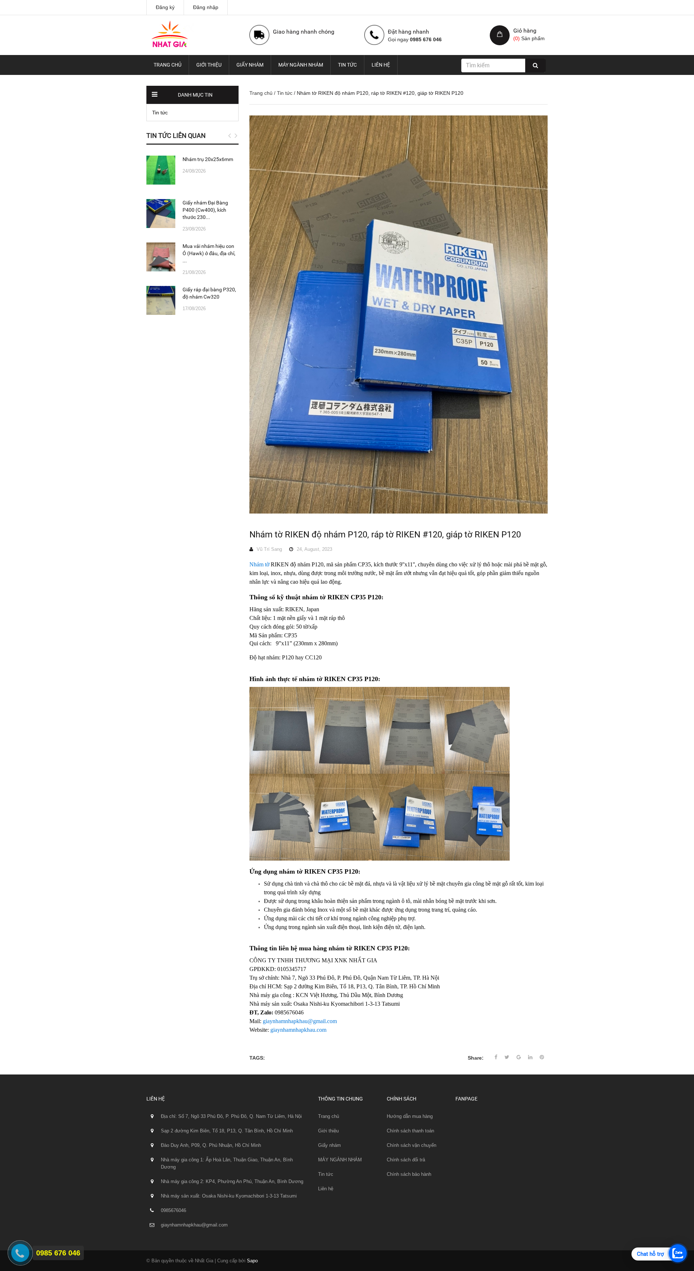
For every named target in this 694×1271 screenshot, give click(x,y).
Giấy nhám (250, 65)
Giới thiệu (209, 65)
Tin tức (347, 65)
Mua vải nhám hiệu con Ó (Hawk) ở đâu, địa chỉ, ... (209, 253)
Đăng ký (165, 7)
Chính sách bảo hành (409, 1174)
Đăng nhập (205, 7)
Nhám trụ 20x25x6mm (208, 159)
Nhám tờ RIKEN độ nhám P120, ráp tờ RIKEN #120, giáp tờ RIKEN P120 (385, 534)
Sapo (252, 1260)
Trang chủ (167, 65)
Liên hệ (381, 65)
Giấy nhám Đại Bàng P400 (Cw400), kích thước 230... (205, 210)
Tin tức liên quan (176, 135)
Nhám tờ (259, 564)
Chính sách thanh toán (410, 1130)
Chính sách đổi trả (406, 1159)
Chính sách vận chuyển (411, 1145)
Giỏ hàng (524, 30)
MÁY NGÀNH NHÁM (300, 65)
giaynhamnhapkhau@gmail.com (300, 1021)
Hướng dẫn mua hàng (410, 1116)
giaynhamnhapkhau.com (298, 1030)
